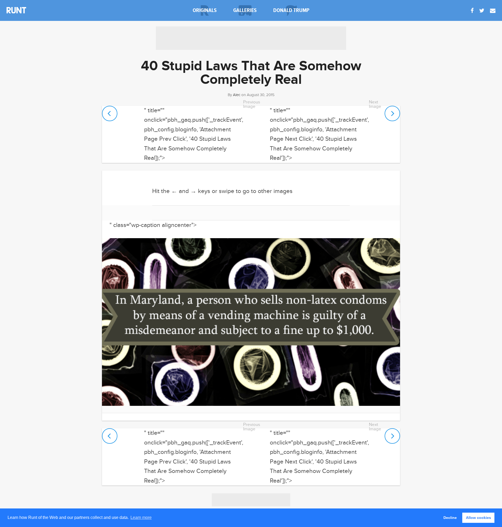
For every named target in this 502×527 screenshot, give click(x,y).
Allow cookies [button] (478, 518)
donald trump (291, 10)
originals (205, 10)
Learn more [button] (141, 517)
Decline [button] (450, 518)
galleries (245, 10)
